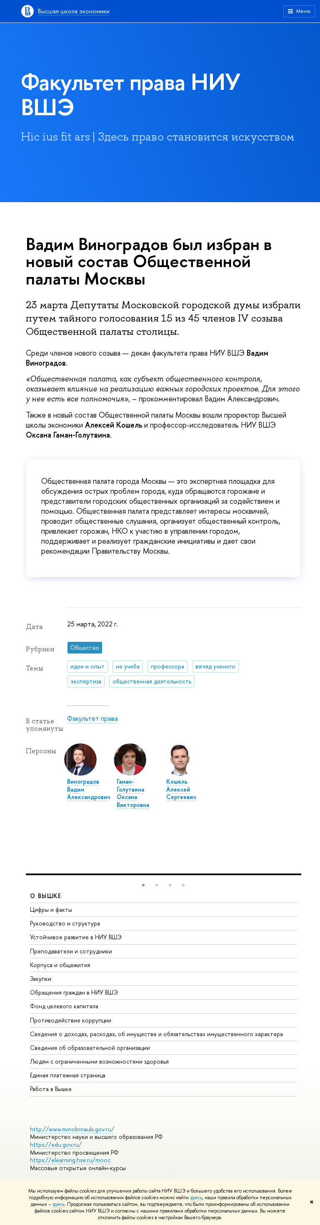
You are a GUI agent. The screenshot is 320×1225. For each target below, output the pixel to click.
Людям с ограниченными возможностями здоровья (99, 1061)
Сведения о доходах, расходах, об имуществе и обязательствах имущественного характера (156, 1034)
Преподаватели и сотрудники (71, 951)
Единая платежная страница (67, 1075)
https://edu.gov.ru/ (56, 1144)
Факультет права (92, 718)
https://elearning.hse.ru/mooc (70, 1160)
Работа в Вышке (51, 1089)
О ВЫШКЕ (46, 896)
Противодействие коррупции (70, 1020)
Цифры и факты (51, 909)
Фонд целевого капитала (64, 1006)
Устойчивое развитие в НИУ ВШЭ (76, 937)
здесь (196, 1197)
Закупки (40, 978)
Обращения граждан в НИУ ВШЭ (74, 992)
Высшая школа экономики (74, 11)
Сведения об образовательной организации (90, 1048)
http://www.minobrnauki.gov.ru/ (72, 1129)
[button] (143, 885)
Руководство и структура (65, 923)
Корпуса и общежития (60, 965)
